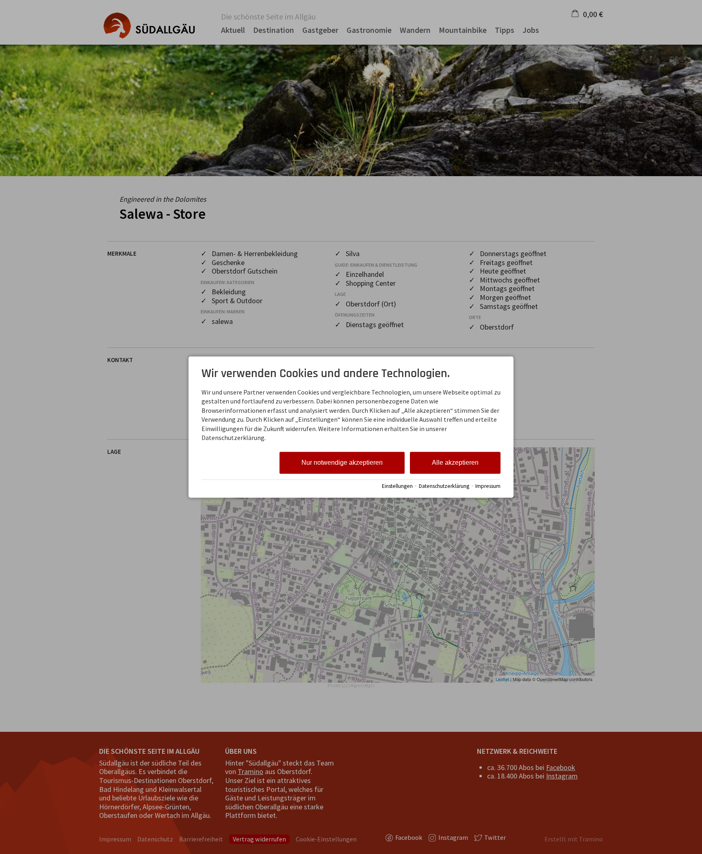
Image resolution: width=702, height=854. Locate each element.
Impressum (487, 486)
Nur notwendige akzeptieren (342, 462)
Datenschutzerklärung (444, 486)
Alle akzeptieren (455, 462)
